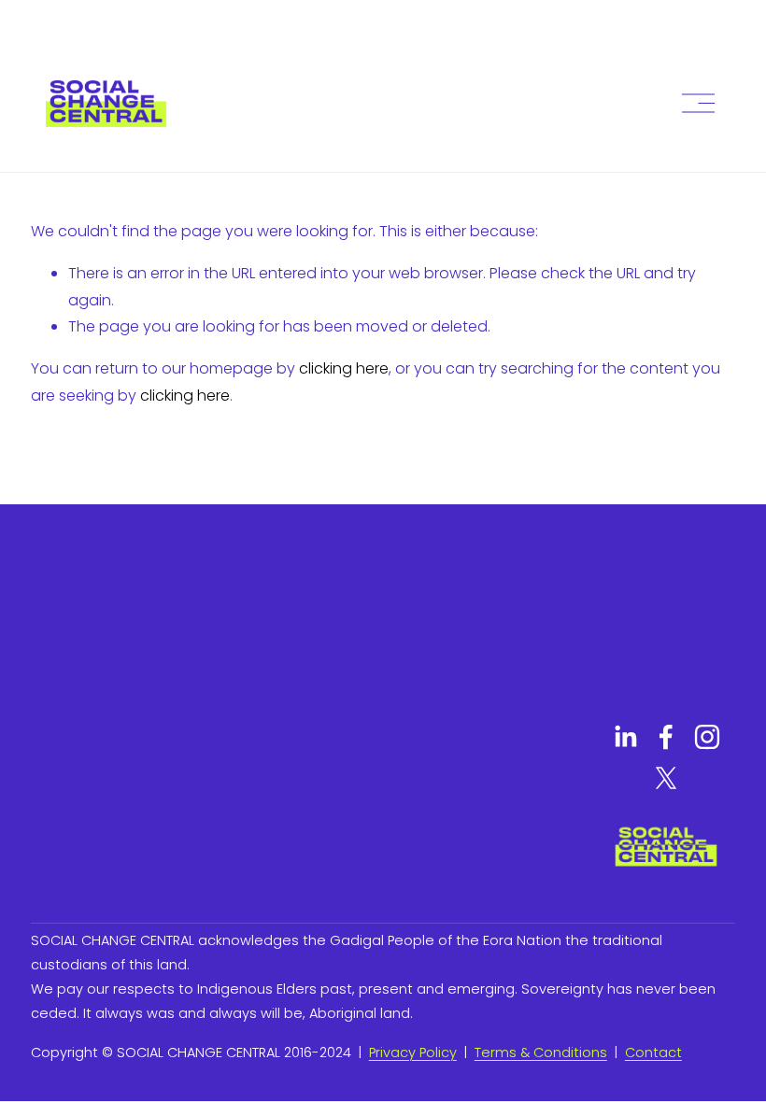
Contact (653, 1052)
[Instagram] (707, 737)
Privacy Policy (413, 1052)
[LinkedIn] (625, 737)
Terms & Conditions (541, 1052)
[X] (666, 778)
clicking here (344, 368)
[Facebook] (666, 737)
